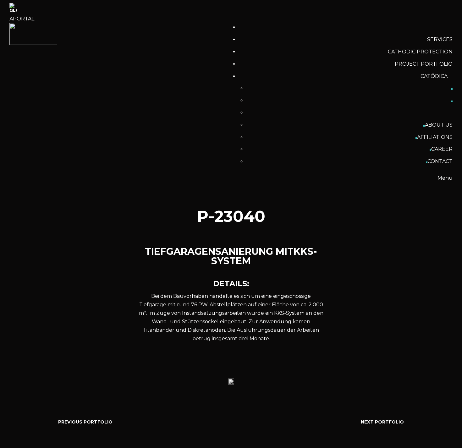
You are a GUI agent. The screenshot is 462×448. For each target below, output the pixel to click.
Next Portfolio (382, 422)
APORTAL (21, 19)
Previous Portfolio (85, 422)
